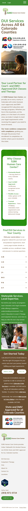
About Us (4, 468)
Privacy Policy (22, 507)
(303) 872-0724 (9, 492)
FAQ (2, 465)
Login (9, 2)
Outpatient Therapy (7, 462)
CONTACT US (7, 498)
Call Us (21, 371)
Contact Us (4, 471)
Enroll (4, 2)
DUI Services (5, 459)
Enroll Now (8, 371)
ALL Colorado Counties (10, 453)
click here (22, 392)
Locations (4, 474)
